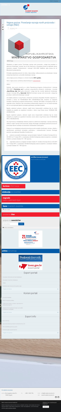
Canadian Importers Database (10, 280)
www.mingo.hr (36, 81)
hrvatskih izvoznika (13, 206)
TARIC (4, 283)
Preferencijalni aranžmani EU (10, 329)
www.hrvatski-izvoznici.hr (47, 395)
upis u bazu (7, 209)
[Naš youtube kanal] (58, 397)
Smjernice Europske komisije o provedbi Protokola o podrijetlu (13, 308)
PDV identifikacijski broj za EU (10, 326)
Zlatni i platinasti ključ (11, 199)
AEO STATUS (6, 320)
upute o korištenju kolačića (10, 408)
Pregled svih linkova (7, 289)
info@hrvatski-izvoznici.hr (47, 393)
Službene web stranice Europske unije (12, 286)
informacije (11, 186)
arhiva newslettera (8, 227)
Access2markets (7, 297)
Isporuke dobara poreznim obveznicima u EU (14, 323)
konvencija (9, 251)
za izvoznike (11, 192)
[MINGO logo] (32, 46)
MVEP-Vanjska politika (8, 300)
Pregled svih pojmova (7, 332)
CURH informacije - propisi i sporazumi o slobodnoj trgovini (13, 304)
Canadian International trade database (12, 277)
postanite (9, 214)
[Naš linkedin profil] (56, 397)
